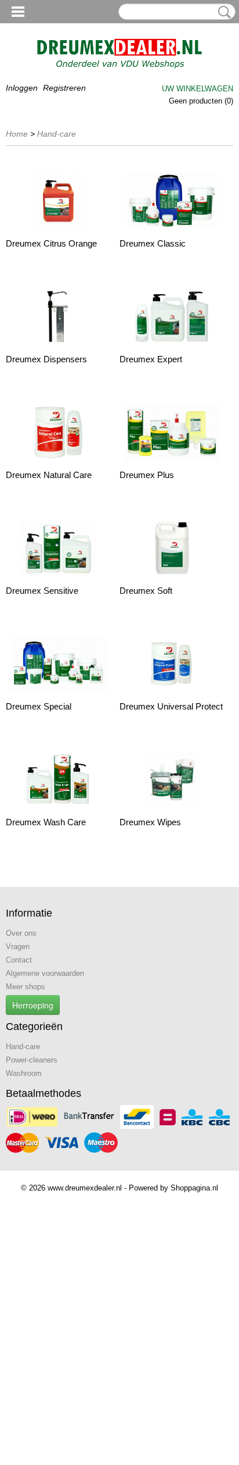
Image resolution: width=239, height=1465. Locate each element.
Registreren (64, 87)
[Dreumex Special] (58, 664)
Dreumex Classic (152, 243)
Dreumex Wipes (150, 822)
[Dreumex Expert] (171, 316)
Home (17, 133)
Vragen (18, 946)
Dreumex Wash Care (46, 822)
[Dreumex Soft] (171, 548)
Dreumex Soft (145, 591)
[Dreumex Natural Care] (58, 432)
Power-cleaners (31, 1060)
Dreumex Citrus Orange (51, 243)
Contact (19, 960)
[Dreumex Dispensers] (58, 316)
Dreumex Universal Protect (171, 706)
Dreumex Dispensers (46, 359)
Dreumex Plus (146, 475)
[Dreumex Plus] (171, 432)
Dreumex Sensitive (42, 591)
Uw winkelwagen (197, 88)
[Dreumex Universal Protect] (171, 664)
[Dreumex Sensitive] (58, 548)
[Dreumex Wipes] (171, 779)
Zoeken (222, 12)
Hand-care (56, 133)
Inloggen (22, 87)
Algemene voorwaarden (45, 973)
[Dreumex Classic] (171, 201)
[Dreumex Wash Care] (58, 779)
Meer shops (25, 986)
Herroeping (32, 1005)
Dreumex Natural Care (49, 475)
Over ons (21, 933)
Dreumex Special (38, 706)
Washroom (24, 1073)
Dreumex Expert (150, 359)
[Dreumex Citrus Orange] (58, 201)
